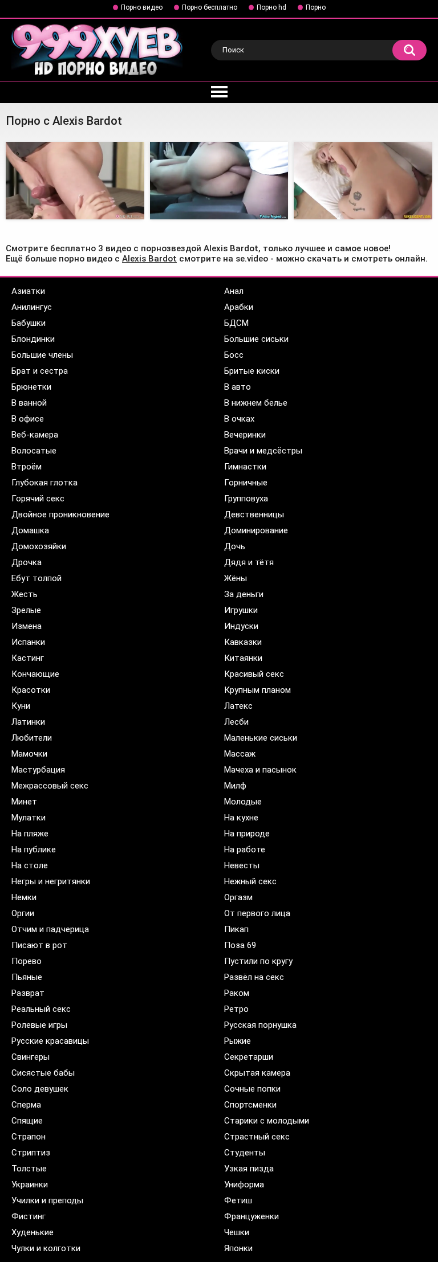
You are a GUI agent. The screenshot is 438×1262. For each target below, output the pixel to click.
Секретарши (248, 1057)
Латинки (28, 722)
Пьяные (26, 977)
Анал (234, 291)
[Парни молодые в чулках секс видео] (75, 180)
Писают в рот (39, 945)
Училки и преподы (47, 1200)
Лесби (236, 722)
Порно (316, 7)
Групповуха (246, 498)
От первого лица (257, 913)
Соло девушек (39, 1089)
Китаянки (243, 658)
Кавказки (243, 642)
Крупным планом (257, 690)
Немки (23, 897)
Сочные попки (252, 1089)
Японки (238, 1248)
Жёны (235, 578)
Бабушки (28, 323)
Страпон (28, 1137)
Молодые (243, 802)
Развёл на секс (254, 977)
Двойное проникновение (60, 514)
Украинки (29, 1184)
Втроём (26, 466)
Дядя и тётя (249, 562)
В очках (239, 419)
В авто (237, 387)
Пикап (236, 929)
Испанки (28, 642)
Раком (236, 993)
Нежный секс (250, 881)
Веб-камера (34, 435)
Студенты (244, 1152)
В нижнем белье (255, 403)
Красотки (30, 690)
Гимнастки (245, 466)
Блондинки (33, 339)
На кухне (241, 817)
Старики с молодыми (266, 1121)
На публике (33, 849)
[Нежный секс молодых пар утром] (363, 180)
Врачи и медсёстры (263, 451)
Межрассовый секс (49, 786)
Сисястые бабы (43, 1073)
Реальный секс (41, 1009)
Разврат (27, 993)
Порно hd (271, 7)
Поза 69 (240, 945)
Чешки (236, 1232)
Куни (20, 706)
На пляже (29, 833)
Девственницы (254, 514)
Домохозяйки (38, 546)
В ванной (29, 403)
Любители (31, 738)
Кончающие (35, 674)
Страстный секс (257, 1137)
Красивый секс (254, 674)
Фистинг (28, 1216)
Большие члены (42, 355)
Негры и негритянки (50, 881)
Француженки (251, 1216)
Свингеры (30, 1057)
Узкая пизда (249, 1168)
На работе (244, 849)
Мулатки (28, 817)
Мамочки (29, 754)
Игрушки (241, 610)
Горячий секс (37, 498)
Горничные (245, 482)
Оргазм (238, 897)
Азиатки (28, 291)
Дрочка (26, 562)
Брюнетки (31, 387)
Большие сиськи (256, 339)
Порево (26, 961)
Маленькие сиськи (260, 738)
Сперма (26, 1105)
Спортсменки (250, 1105)
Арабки (238, 307)
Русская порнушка (260, 1025)
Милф (235, 786)
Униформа (244, 1184)
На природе (247, 833)
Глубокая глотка (44, 482)
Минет (24, 802)
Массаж (240, 754)
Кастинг (27, 658)
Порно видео (142, 7)
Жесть (24, 594)
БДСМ (236, 323)
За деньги (243, 594)
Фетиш (238, 1200)
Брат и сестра (39, 371)
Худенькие (32, 1232)
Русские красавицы (50, 1041)
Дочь (234, 546)
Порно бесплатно (209, 7)
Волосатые (33, 451)
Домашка (30, 530)
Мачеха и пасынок (260, 770)
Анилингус (31, 307)
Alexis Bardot (149, 259)
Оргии (22, 913)
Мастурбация (38, 770)
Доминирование (256, 530)
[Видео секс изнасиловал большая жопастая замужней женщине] (219, 180)
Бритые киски (251, 371)
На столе (29, 865)
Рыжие (237, 1041)
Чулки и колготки (45, 1248)
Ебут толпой (36, 578)
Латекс (238, 706)
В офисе (27, 419)
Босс (234, 355)
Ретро (236, 1009)
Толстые (29, 1168)
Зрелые (26, 610)
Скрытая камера (257, 1073)
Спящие (27, 1121)
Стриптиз (30, 1152)
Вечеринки (245, 435)
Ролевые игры (39, 1025)
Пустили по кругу (258, 961)
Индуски (241, 626)
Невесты (241, 865)
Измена (26, 626)
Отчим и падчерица (50, 929)
